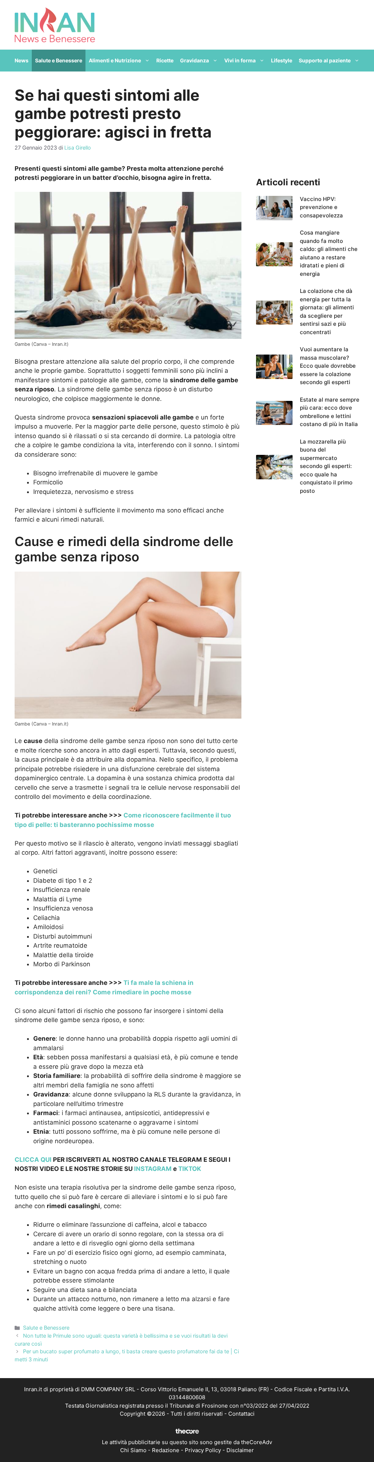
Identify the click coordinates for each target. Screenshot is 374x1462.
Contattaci (241, 1413)
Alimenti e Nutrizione (115, 60)
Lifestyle (281, 60)
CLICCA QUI (33, 1159)
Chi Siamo (133, 1450)
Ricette (164, 60)
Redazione (165, 1450)
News (21, 60)
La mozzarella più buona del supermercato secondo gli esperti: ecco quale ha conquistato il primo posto (326, 466)
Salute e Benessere (58, 60)
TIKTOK (189, 1168)
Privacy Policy (203, 1450)
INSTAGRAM (153, 1168)
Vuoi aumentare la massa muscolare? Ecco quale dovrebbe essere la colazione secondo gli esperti (328, 366)
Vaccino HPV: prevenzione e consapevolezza (321, 207)
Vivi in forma (240, 60)
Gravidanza (194, 60)
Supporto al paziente (325, 60)
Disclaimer (240, 1450)
